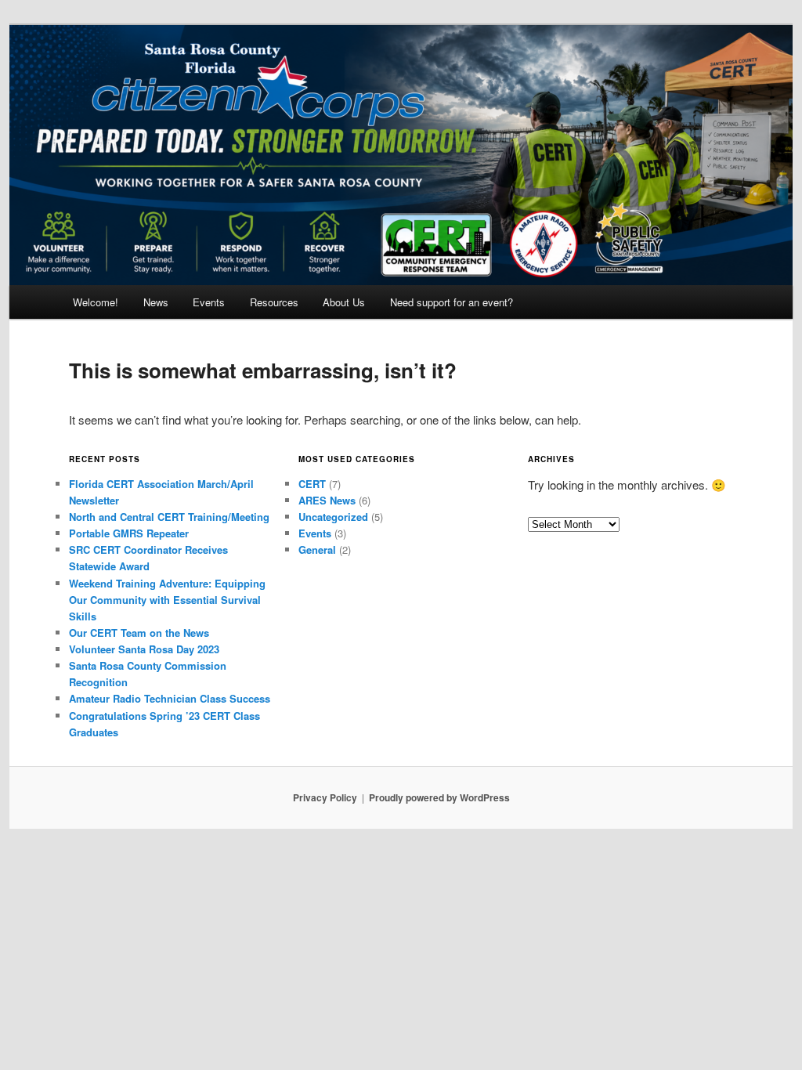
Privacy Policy (325, 797)
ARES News (327, 500)
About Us (344, 302)
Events (209, 302)
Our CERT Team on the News (139, 632)
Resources (274, 302)
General (317, 549)
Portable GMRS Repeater (129, 533)
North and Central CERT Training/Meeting (169, 516)
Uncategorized (333, 516)
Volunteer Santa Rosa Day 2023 (144, 649)
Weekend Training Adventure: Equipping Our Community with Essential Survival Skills (167, 600)
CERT (312, 483)
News (155, 302)
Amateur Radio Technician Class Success (169, 698)
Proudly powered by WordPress (439, 797)
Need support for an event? (451, 302)
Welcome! (95, 302)
